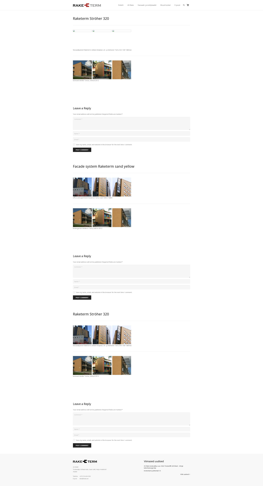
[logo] (87, 5)
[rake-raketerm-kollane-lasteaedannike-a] (82, 69)
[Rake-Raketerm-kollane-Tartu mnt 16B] (102, 39)
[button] (125, 5)
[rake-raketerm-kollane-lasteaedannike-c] (121, 69)
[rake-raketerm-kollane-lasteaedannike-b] (102, 69)
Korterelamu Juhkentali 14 (152, 471)
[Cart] (188, 5)
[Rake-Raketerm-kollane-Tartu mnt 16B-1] (82, 39)
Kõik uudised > (185, 474)
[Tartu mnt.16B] (121, 39)
